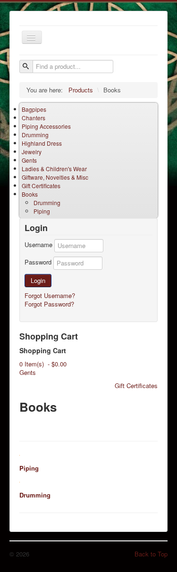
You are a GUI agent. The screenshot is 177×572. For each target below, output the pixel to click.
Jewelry (32, 152)
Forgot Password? (49, 303)
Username (38, 244)
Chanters (33, 118)
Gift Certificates (41, 186)
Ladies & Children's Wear (54, 169)
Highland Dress (42, 143)
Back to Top (151, 553)
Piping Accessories (46, 126)
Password (38, 262)
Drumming (35, 135)
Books (30, 194)
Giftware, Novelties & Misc (55, 177)
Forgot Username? (50, 295)
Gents (29, 160)
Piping (42, 211)
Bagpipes (34, 109)
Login (38, 280)
